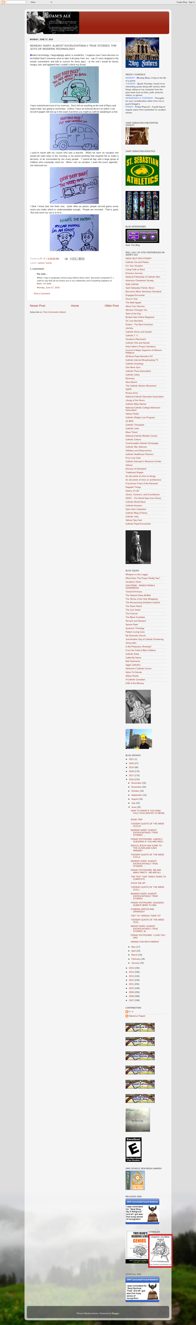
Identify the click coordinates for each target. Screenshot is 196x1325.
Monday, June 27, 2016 (48, 287)
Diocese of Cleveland (136, 469)
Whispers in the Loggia (137, 574)
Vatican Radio (132, 414)
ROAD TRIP (136, 819)
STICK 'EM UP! (138, 883)
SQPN (129, 389)
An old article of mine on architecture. (144, 480)
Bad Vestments (133, 661)
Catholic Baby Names (136, 404)
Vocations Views (133, 582)
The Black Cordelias (135, 617)
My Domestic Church (136, 635)
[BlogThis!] (74, 258)
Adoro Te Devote (134, 672)
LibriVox (129, 328)
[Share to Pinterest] (83, 258)
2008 (131, 996)
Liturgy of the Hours (135, 400)
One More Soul (133, 367)
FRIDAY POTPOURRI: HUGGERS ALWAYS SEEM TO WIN (147, 904)
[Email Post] (66, 258)
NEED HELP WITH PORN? (139, 258)
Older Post (112, 305)
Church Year (132, 299)
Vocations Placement (136, 339)
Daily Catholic (132, 284)
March (134, 955)
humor (49, 263)
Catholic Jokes (133, 375)
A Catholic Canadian (135, 679)
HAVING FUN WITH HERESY (145, 942)
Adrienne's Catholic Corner (139, 668)
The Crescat (132, 613)
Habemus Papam (137, 1016)
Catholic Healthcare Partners (139, 454)
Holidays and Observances (139, 450)
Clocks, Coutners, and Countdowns (143, 494)
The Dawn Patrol (134, 606)
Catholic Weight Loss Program (140, 417)
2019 (131, 767)
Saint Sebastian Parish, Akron (140, 288)
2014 (131, 972)
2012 (131, 980)
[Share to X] (77, 258)
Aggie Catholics (133, 665)
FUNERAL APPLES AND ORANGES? (142, 910)
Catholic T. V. (132, 335)
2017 (131, 775)
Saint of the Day (133, 313)
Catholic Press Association (138, 371)
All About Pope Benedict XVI (139, 356)
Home (75, 305)
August (135, 799)
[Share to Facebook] (80, 258)
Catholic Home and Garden (139, 332)
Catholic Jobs (132, 516)
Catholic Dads (132, 654)
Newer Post (37, 305)
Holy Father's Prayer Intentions (141, 346)
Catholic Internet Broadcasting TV (142, 360)
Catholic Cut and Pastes (137, 262)
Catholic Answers (134, 505)
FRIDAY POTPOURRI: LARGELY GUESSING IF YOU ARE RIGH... (148, 840)
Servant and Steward (136, 621)
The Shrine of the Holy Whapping (142, 599)
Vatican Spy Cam (134, 520)
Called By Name (133, 658)
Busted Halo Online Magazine (140, 317)
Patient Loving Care (135, 632)
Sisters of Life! (132, 491)
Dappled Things (133, 487)
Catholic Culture (133, 439)
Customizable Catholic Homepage (142, 443)
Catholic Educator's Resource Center (143, 461)
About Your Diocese (135, 306)
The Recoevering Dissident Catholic (143, 602)
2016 (131, 779)
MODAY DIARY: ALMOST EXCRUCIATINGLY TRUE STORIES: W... (144, 928)
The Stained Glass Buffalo (138, 595)
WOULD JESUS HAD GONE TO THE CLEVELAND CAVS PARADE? (146, 848)
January (135, 963)
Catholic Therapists (135, 425)
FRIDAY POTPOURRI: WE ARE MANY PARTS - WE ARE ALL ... (147, 871)
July (133, 803)
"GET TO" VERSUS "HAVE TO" (146, 916)
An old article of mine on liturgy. (141, 476)
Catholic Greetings (134, 364)
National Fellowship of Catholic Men (143, 277)
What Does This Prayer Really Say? (143, 578)
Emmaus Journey (134, 273)
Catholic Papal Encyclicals (138, 524)
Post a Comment (42, 293)
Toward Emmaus (134, 592)
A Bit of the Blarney (135, 683)
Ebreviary (130, 378)
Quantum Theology (135, 628)
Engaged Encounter (135, 295)
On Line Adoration (134, 321)
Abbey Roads (132, 676)
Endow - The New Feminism (139, 324)
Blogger (115, 1313)
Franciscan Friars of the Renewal (142, 483)
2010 (131, 988)
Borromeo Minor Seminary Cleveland (143, 291)
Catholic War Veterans (136, 447)
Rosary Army (132, 393)
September (137, 795)
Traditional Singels (134, 472)
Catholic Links (132, 428)
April (133, 951)
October (135, 791)
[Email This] (71, 258)
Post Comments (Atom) (54, 312)
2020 (131, 763)
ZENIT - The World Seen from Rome (143, 498)
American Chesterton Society (140, 280)
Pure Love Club (133, 458)
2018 (131, 771)
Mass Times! (132, 432)
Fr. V (131, 1012)
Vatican (129, 465)
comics (41, 263)
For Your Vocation (134, 266)
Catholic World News (136, 502)
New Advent (131, 382)
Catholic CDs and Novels (138, 343)
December (136, 783)
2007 (131, 1000)
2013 (131, 976)
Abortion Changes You (136, 310)
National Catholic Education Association (145, 397)
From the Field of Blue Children (141, 650)
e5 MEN (129, 421)
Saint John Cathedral (136, 509)
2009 (131, 992)
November (136, 787)
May (133, 947)
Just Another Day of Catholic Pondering (145, 639)
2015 (131, 968)
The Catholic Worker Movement (141, 386)
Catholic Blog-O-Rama (136, 513)
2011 (131, 984)
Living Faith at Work (135, 269)
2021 (131, 759)
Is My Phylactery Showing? (139, 646)
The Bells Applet (133, 302)
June (134, 807)
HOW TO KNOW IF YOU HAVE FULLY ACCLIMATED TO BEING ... (148, 813)
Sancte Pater (132, 624)
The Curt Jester (133, 610)
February (136, 959)
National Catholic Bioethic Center (141, 436)
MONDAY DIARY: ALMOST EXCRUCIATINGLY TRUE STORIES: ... (144, 832)
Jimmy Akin (131, 643)
